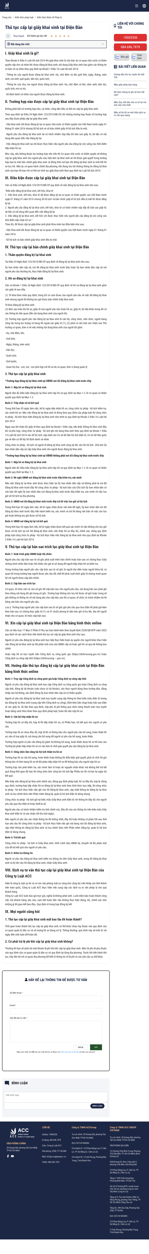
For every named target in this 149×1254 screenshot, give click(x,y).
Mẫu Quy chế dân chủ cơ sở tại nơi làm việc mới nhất (130, 103)
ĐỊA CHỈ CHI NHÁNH (80, 1143)
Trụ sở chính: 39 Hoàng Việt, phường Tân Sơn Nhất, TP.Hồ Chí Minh (125, 1138)
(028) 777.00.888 (59, 1151)
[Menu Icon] (136, 5)
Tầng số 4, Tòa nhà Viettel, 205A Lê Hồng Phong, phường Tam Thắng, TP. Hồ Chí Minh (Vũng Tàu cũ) (125, 1200)
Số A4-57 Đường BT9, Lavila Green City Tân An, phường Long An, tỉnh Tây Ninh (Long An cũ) (124, 1189)
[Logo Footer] (21, 1133)
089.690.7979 (53, 1162)
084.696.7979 (130, 47)
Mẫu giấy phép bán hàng (125, 84)
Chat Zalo (139, 57)
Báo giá (125, 56)
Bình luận (97, 1106)
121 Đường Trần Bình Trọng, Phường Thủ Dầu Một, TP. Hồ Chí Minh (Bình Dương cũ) (125, 1154)
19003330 (130, 38)
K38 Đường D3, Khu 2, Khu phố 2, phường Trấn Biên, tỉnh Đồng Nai (123, 1163)
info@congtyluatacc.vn (56, 1156)
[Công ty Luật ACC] (7, 6)
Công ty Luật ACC (54, 1145)
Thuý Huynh (18, 36)
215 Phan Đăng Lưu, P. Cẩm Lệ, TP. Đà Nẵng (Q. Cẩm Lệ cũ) (124, 1171)
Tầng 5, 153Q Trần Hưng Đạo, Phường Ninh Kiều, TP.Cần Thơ (122, 1179)
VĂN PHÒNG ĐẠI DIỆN (119, 1145)
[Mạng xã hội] (8, 1157)
